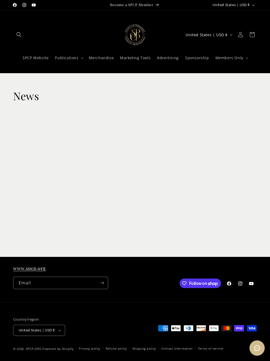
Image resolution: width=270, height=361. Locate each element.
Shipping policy (144, 348)
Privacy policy (89, 348)
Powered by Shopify (58, 349)
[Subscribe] (102, 283)
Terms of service (210, 348)
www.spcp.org (29, 268)
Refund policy (116, 348)
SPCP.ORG (34, 349)
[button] (19, 34)
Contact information (177, 348)
